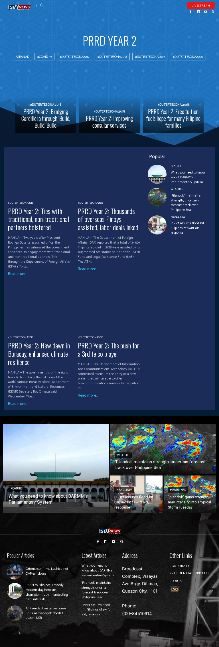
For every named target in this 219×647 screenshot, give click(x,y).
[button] (42, 5)
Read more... (18, 274)
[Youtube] (205, 11)
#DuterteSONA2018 (112, 57)
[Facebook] (191, 11)
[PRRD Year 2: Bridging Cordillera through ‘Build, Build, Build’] (45, 102)
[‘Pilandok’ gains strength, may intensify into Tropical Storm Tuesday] (190, 494)
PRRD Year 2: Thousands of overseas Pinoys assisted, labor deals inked (108, 219)
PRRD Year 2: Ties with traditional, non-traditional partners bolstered (38, 219)
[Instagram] (121, 541)
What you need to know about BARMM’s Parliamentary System (188, 177)
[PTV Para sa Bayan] (19, 7)
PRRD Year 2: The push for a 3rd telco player (108, 349)
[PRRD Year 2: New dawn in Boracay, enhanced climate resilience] (41, 307)
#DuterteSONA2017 (74, 57)
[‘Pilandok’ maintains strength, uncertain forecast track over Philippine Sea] (157, 197)
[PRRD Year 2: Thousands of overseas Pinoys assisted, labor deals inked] (110, 173)
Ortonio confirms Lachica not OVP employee (47, 571)
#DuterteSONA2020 (188, 57)
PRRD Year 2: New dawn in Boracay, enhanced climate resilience (39, 353)
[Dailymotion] (198, 11)
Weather (177, 189)
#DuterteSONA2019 (150, 57)
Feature (176, 166)
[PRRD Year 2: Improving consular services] (109, 102)
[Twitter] (213, 11)
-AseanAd (22, 57)
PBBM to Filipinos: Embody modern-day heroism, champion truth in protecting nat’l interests (47, 592)
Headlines (178, 216)
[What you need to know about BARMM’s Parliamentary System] (157, 174)
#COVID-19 (44, 57)
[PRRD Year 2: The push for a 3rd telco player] (110, 307)
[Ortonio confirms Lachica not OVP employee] (15, 571)
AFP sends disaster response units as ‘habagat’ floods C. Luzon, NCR (46, 613)
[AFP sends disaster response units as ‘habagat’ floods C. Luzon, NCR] (15, 613)
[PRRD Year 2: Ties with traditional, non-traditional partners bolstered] (41, 173)
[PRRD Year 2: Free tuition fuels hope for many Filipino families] (173, 102)
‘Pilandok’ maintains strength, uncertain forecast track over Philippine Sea (186, 203)
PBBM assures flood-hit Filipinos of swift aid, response (187, 228)
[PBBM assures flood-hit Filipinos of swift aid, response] (157, 224)
